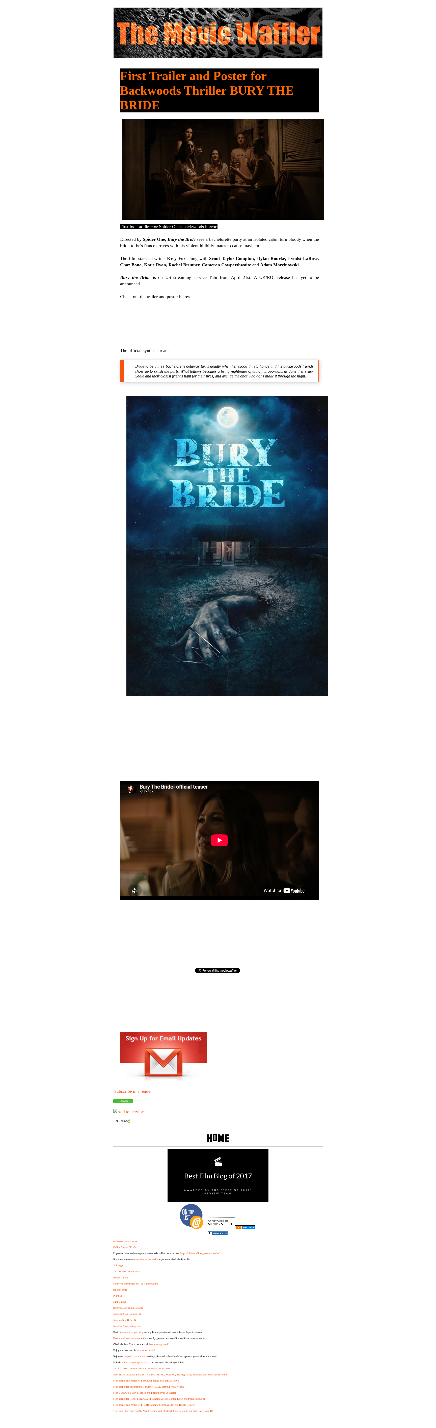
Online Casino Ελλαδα (125, 1247)
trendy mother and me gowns (128, 1307)
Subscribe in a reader (133, 1091)
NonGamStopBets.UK (124, 1320)
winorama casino (145, 1350)
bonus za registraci (158, 1344)
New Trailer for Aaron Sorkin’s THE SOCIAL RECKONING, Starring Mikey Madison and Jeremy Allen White (170, 1374)
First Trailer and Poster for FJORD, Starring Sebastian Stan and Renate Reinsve (154, 1404)
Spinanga (118, 1265)
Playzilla (117, 1295)
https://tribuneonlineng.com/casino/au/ (200, 1253)
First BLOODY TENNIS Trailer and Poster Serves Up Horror (144, 1392)
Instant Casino (120, 1277)
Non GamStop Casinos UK (127, 1314)
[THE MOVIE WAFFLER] (123, 1101)
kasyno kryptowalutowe (136, 1356)
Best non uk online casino (126, 1338)
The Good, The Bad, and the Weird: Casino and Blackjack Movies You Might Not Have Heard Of (163, 1411)
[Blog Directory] (245, 1227)
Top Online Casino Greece (126, 1271)
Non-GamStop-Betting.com (127, 1326)
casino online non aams (125, 1241)
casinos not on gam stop (131, 1332)
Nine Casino (119, 1301)
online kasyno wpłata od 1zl (136, 1362)
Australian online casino (146, 1259)
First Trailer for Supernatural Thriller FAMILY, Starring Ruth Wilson (148, 1386)
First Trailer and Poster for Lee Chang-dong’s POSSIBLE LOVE (146, 1380)
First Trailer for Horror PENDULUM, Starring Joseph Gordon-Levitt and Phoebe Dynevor (159, 1398)
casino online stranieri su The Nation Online (135, 1283)
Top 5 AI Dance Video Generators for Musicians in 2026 (141, 1368)
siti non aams (120, 1289)
